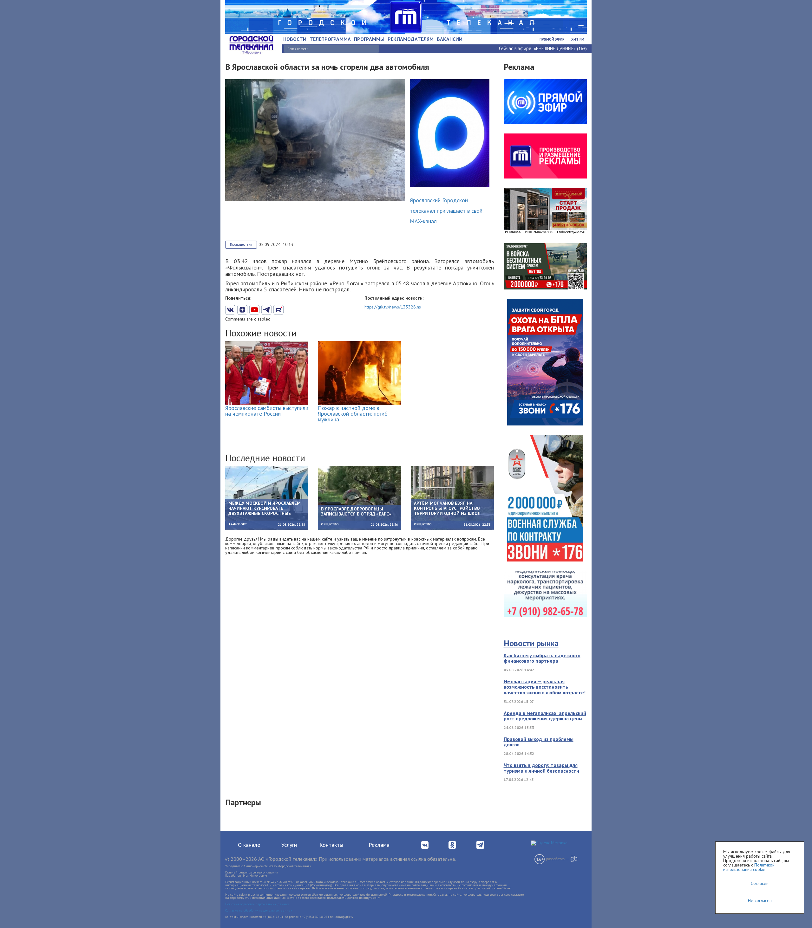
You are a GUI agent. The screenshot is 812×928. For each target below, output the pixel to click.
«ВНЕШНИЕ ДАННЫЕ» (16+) (560, 48)
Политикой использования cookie (749, 867)
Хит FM (577, 39)
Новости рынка (531, 643)
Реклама (379, 844)
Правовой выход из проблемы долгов (538, 742)
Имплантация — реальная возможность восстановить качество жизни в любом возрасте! (545, 687)
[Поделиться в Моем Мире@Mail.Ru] (290, 310)
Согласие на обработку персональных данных (258, 910)
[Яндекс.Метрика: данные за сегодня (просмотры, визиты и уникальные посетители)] (549, 843)
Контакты (331, 844)
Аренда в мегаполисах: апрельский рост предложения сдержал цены (545, 716)
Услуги (289, 844)
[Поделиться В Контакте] (230, 310)
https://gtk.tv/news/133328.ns (392, 307)
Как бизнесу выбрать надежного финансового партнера (542, 658)
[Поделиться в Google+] (242, 310)
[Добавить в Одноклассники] (278, 310)
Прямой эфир (552, 39)
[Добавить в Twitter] (254, 310)
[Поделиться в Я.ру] (303, 310)
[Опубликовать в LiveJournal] (266, 310)
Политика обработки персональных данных (257, 904)
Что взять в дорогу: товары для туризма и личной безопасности (541, 768)
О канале (249, 844)
